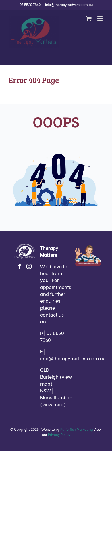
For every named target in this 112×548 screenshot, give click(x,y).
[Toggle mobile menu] (100, 19)
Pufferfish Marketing (76, 429)
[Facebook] (19, 266)
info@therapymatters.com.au (69, 4)
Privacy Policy (59, 434)
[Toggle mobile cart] (89, 19)
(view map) (53, 404)
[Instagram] (29, 266)
